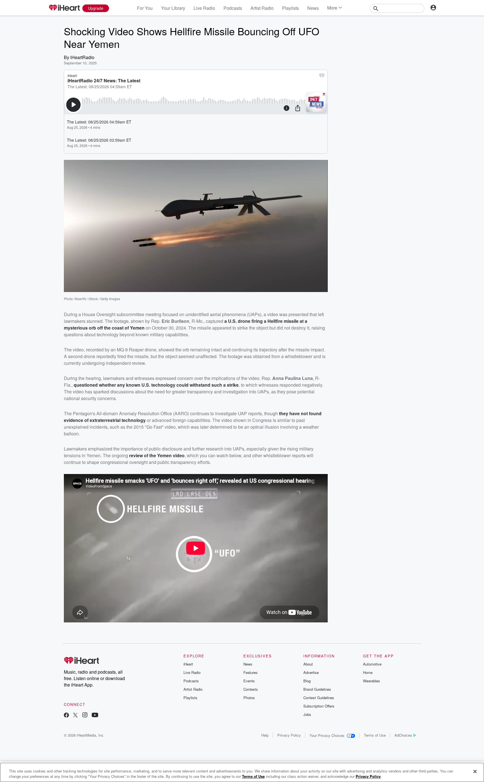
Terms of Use (375, 735)
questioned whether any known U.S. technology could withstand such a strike (156, 385)
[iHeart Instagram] (84, 715)
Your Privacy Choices (327, 735)
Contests (250, 689)
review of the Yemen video (157, 455)
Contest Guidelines (318, 697)
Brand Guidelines (317, 689)
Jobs (307, 714)
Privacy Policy (289, 735)
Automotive (372, 664)
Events (249, 680)
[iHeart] (64, 8)
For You (145, 8)
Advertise (311, 672)
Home (368, 672)
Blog (307, 680)
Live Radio (204, 8)
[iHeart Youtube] (95, 715)
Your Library (173, 8)
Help (265, 735)
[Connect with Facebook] (66, 715)
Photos (249, 697)
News (313, 8)
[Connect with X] (75, 715)
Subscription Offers (318, 706)
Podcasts (233, 8)
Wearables (371, 680)
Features (250, 672)
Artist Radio (262, 8)
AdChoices (403, 735)
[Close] (475, 771)
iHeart (188, 664)
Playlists (290, 8)
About (308, 664)
